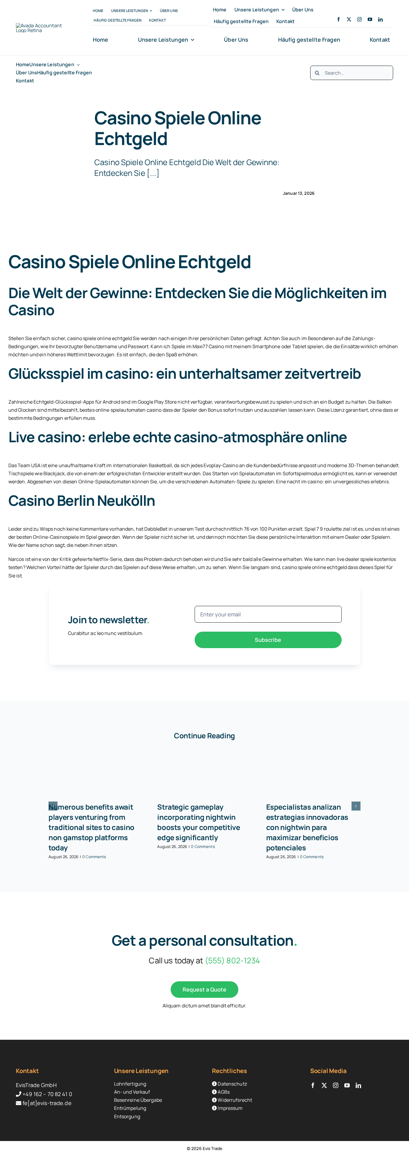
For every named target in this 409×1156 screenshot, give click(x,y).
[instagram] (359, 19)
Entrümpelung (130, 1108)
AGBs (223, 1092)
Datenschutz (232, 1083)
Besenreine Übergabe (138, 1100)
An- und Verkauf (132, 1092)
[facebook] (338, 19)
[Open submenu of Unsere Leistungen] (77, 65)
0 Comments (94, 856)
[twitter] (349, 19)
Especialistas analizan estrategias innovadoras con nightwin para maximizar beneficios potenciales (307, 827)
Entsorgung (127, 1116)
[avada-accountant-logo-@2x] (41, 25)
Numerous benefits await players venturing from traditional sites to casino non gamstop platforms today (91, 827)
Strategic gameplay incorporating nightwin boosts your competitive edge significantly (198, 822)
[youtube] (370, 19)
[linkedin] (380, 19)
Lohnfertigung (130, 1083)
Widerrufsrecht (234, 1100)
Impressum (230, 1108)
